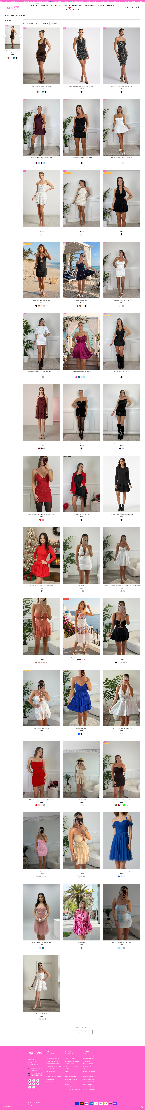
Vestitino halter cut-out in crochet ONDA (41, 300)
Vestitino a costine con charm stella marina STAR (121, 157)
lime (124, 805)
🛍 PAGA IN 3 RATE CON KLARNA (77, 1)
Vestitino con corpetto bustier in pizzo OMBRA (81, 157)
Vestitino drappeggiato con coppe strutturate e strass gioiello (41, 514)
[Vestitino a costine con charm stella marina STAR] (121, 127)
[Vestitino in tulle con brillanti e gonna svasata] (41, 912)
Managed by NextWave (34, 1105)
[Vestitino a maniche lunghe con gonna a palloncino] (121, 484)
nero (45, 92)
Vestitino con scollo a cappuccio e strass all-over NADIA (81, 86)
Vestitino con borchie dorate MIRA (121, 300)
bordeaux (36, 163)
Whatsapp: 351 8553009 (36, 1073)
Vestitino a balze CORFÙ (81, 728)
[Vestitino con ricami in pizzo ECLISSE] (81, 484)
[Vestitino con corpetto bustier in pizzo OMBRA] (81, 127)
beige (41, 306)
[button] (20, 36)
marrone (20, 58)
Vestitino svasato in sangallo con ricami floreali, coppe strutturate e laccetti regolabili (121, 585)
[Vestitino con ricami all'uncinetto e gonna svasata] (121, 698)
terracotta (39, 306)
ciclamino (76, 377)
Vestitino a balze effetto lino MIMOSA (81, 300)
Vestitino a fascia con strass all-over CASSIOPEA (121, 86)
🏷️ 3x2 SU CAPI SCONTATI (92, 1)
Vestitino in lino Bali (81, 799)
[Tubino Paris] (81, 555)
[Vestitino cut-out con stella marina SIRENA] (121, 626)
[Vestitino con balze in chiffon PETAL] (81, 198)
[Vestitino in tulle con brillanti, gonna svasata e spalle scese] (121, 840)
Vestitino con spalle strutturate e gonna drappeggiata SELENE (41, 371)
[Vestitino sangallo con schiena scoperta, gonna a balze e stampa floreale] (81, 626)
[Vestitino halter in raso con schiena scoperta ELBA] (41, 127)
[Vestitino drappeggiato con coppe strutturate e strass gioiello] (41, 484)
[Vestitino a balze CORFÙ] (81, 698)
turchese (121, 876)
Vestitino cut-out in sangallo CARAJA (41, 228)
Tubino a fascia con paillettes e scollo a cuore (82, 443)
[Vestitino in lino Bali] (81, 769)
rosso (40, 520)
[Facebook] (29, 1080)
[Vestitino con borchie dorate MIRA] (121, 270)
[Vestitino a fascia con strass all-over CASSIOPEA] (121, 55)
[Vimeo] (33, 1087)
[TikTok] (29, 1083)
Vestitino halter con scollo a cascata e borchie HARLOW (121, 228)
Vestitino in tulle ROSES (41, 1013)
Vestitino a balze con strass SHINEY (81, 871)
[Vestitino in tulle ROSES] (41, 983)
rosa (39, 805)
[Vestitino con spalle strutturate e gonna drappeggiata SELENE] (41, 341)
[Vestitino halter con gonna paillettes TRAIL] (41, 55)
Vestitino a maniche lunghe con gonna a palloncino (121, 514)
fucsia (81, 948)
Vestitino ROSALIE (42, 657)
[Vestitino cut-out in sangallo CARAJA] (41, 198)
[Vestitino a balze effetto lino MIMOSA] (81, 270)
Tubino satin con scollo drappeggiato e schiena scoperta (41, 799)
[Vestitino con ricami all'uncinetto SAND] (41, 698)
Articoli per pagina (28, 23)
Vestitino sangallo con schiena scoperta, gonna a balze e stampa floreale (81, 657)
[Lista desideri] (133, 7)
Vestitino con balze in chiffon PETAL (81, 228)
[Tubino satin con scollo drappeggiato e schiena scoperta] (41, 769)
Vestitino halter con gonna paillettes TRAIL (41, 86)
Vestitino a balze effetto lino (41, 443)
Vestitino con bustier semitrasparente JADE (121, 942)
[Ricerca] (130, 7)
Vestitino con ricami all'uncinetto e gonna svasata (121, 728)
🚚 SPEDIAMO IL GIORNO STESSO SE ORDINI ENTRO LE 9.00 (35, 1)
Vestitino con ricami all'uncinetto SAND (41, 728)
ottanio (43, 92)
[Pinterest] (37, 1080)
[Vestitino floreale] (81, 912)
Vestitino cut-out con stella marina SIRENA (121, 657)
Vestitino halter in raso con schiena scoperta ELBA (42, 157)
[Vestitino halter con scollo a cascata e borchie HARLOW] (121, 198)
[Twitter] (29, 1087)
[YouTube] (37, 1083)
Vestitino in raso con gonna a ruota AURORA (81, 371)
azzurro (39, 163)
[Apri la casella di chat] (142, 1107)
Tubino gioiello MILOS (41, 871)
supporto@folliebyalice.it (36, 1075)
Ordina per (45, 23)
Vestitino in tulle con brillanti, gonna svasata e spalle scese (121, 871)
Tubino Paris (81, 585)
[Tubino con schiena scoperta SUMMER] (121, 769)
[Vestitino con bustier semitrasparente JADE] (121, 912)
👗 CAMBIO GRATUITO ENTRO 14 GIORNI (59, 1)
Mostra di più (81, 1032)
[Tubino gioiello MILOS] (41, 840)
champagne (81, 377)
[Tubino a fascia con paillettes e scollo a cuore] (81, 412)
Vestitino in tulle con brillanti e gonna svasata (42, 942)
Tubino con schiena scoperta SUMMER (121, 799)
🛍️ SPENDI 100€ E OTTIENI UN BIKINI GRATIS (110, 1)
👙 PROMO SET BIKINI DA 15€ (128, 1)
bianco (6, 58)
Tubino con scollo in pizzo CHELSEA (122, 371)
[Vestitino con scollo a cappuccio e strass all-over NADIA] (81, 55)
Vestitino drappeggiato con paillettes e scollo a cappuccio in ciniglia (121, 443)
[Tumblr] (33, 1083)
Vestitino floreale (81, 942)
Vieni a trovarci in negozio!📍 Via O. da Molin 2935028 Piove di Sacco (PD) (37, 1070)
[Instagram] (33, 1080)
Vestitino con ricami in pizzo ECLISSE (81, 514)
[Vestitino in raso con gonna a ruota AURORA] (81, 341)
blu (77, 306)
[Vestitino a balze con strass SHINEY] (81, 840)
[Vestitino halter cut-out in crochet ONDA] (41, 270)
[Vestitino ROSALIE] (41, 626)
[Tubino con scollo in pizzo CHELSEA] (121, 341)
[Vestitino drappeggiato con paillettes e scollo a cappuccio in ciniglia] (121, 412)
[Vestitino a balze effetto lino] (41, 412)
